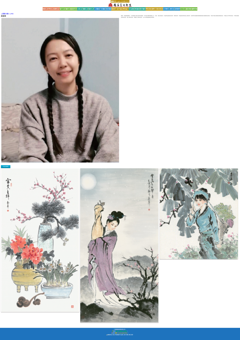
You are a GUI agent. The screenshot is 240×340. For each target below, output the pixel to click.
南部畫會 (108, 9)
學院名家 (51, 9)
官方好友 (183, 9)
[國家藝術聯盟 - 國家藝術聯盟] (120, 5)
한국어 (127, 1)
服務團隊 (177, 9)
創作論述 (120, 9)
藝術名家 (91, 9)
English (118, 1)
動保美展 (160, 9)
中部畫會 (103, 9)
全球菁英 (166, 9)
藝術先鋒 (68, 9)
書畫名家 (85, 9)
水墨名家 (80, 9)
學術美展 (149, 9)
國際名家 (57, 9)
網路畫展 (137, 9)
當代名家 (63, 9)
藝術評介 (114, 9)
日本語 (123, 1)
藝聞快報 (194, 9)
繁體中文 (113, 1)
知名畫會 (131, 9)
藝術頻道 (189, 9)
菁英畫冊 (143, 9)
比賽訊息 (171, 9)
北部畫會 (97, 9)
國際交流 (154, 9)
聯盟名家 (45, 9)
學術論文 (126, 9)
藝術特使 (74, 9)
